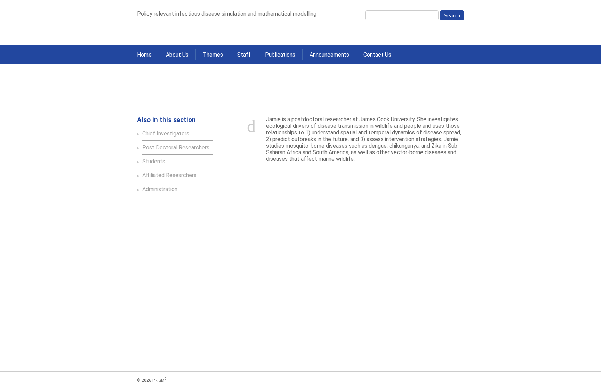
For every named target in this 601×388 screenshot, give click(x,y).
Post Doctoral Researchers (175, 147)
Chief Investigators (165, 133)
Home (144, 54)
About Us (177, 54)
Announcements (329, 54)
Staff (244, 54)
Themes (213, 54)
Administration (159, 189)
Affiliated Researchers (194, 100)
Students (153, 161)
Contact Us (377, 54)
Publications (280, 54)
